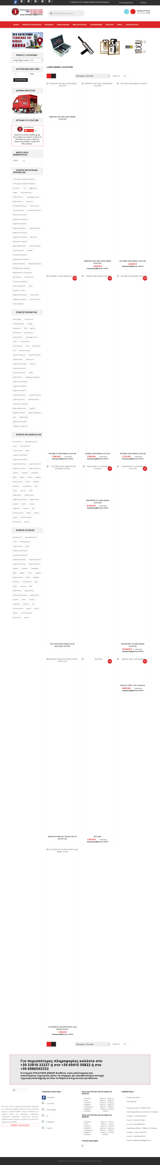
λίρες (36, 486)
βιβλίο (15, 477)
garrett (33, 328)
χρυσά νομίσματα (26, 517)
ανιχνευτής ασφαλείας (20, 386)
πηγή (30, 490)
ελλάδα (28, 481)
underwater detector (19, 368)
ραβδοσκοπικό (34, 499)
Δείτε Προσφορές (35, 246)
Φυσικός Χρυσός (35, 299)
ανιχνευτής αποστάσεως (20, 381)
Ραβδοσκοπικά (17, 377)
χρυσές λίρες (17, 522)
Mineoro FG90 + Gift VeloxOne (132, 685)
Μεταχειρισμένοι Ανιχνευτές (21, 268)
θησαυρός (16, 486)
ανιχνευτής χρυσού (35, 395)
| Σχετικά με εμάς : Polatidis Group (138, 1108)
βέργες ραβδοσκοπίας (19, 408)
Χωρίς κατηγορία (18, 304)
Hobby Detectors (18, 197)
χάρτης (29, 513)
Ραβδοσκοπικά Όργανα (20, 295)
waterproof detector (19, 373)
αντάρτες (15, 473)
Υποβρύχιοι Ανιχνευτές (20, 299)
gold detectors (17, 441)
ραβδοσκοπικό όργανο (20, 421)
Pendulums (29, 201)
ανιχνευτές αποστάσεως (20, 455)
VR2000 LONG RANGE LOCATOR (97, 453)
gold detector (17, 332)
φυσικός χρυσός (18, 513)
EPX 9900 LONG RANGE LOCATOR (132, 261)
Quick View (62, 93)
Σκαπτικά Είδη (34, 295)
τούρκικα (26, 508)
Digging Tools (33, 188)
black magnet (17, 319)
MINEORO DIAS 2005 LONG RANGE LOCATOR (97, 262)
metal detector (25, 341)
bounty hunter (28, 319)
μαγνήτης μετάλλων (19, 413)
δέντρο (30, 477)
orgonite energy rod (19, 355)
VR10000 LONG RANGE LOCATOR (133, 453)
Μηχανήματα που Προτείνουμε (22, 272)
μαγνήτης (32, 408)
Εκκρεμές (30, 250)
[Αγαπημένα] (126, 11)
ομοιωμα (23, 490)
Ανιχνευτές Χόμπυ (34, 228)
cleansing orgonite (18, 324)
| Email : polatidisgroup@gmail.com (138, 1140)
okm (14, 350)
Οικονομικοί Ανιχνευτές (20, 281)
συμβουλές (16, 508)
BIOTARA (97, 836)
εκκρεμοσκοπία (17, 481)
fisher (25, 328)
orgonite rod (30, 359)
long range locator (31, 337)
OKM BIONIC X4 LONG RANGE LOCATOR (132, 645)
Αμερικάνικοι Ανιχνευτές (20, 219)
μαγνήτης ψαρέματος (34, 413)
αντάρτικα (25, 473)
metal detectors (25, 446)
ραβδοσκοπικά (28, 495)
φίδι (33, 508)
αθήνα (27, 450)
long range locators (31, 441)
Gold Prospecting (26, 192)
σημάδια (15, 504)
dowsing (29, 324)
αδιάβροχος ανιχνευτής (32, 377)
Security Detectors (18, 210)
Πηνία (30, 286)
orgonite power (17, 359)
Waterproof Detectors (20, 215)
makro (15, 341)
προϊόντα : (143, 13)
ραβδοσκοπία (24, 417)
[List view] (53, 76)
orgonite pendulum (35, 355)
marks (15, 446)
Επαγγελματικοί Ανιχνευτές (21, 259)
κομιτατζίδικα (27, 486)
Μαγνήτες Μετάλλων (19, 264)
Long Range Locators (33, 197)
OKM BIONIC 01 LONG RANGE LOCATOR (97, 501)
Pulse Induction (34, 206)
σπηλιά (24, 504)
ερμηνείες (36, 481)
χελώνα (36, 513)
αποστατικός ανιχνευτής (20, 404)
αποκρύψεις (35, 473)
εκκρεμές (38, 477)
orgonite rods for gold (19, 364)
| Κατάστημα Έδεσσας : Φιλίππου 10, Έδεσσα (142, 1112)
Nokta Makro (36, 346)
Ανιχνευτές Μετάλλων (19, 228)
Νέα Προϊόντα (17, 277)
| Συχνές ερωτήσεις (133, 1097)
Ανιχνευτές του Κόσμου (20, 232)
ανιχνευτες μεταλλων (19, 468)
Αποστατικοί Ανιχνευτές (20, 241)
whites (31, 373)
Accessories (16, 188)
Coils (24, 188)
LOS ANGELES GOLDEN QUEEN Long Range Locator (62, 1028)
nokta (27, 346)
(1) (19, 161)
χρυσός (26, 522)
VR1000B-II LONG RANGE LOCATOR (62, 453)
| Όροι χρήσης (131, 1101)
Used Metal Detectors (34, 210)
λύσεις (15, 490)
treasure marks (17, 450)
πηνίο (14, 417)
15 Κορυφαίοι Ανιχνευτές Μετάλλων (24, 179)
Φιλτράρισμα (20, 80)
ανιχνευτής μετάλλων (19, 390)
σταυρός (32, 504)
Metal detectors (18, 201)
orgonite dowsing (24, 350)
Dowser (15, 192)
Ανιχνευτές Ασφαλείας (19, 224)
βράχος (22, 477)
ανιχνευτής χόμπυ (33, 399)
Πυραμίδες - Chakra (19, 290)
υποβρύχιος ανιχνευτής (20, 426)
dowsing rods (17, 328)
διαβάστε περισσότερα (20, 1125)
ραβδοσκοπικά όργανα (20, 499)
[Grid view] (49, 76)
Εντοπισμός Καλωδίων (20, 255)
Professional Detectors (20, 206)
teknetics (32, 364)
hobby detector (18, 337)
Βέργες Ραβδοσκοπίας (19, 246)
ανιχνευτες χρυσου (34, 468)
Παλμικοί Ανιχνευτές (19, 286)
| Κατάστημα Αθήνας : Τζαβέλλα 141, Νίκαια (141, 1128)
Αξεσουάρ (33, 237)
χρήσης (15, 517)
